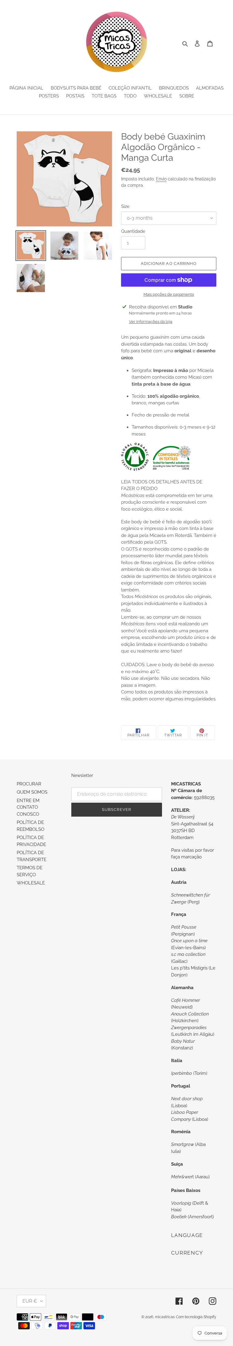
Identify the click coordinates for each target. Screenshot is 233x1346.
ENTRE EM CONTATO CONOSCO (28, 807)
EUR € (29, 1301)
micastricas (165, 1317)
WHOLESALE (31, 883)
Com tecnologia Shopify (196, 1317)
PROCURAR (29, 784)
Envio (161, 178)
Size (125, 206)
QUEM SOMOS (32, 792)
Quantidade (133, 231)
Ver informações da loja (150, 321)
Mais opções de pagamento (169, 294)
